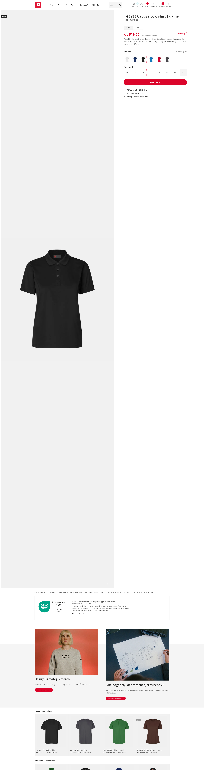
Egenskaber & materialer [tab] (57, 592)
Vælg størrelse (129, 67)
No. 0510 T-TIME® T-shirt (45, 750)
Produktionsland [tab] (113, 592)
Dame (128, 28)
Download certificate (79, 614)
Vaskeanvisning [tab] (76, 592)
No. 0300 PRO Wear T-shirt (79, 750)
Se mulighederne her (115, 698)
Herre (138, 28)
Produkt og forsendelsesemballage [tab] (138, 592)
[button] (183, 72)
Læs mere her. (103, 611)
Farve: (155, 52)
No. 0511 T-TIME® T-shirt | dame (149, 750)
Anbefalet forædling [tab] (94, 592)
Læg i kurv (155, 82)
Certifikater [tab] (40, 592)
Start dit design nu (43, 690)
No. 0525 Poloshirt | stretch (113, 750)
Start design (182, 34)
